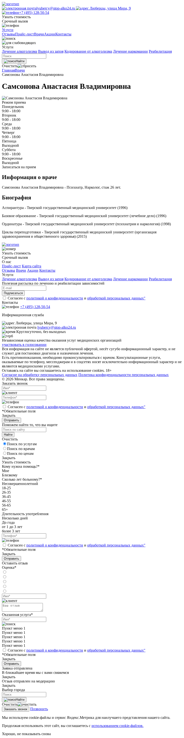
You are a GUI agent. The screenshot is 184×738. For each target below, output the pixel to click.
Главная (8, 70)
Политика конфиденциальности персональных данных (123, 375)
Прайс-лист (11, 266)
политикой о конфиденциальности (54, 298)
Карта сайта (31, 266)
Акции (32, 270)
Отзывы (8, 270)
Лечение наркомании (130, 51)
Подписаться (13, 293)
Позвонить (39, 709)
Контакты (47, 270)
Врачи (20, 70)
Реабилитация (160, 51)
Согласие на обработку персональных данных (39, 375)
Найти (20, 61)
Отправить (11, 420)
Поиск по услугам (22, 444)
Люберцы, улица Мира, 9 (110, 8)
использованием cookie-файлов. (118, 726)
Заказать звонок (15, 709)
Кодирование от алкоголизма (88, 51)
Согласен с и (76, 298)
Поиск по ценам (20, 453)
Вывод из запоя (50, 51)
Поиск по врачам (21, 449)
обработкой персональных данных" (116, 298)
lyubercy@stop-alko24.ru (56, 8)
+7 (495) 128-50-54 (34, 13)
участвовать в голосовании (24, 345)
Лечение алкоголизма (19, 51)
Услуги (7, 30)
